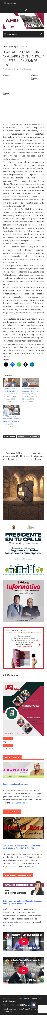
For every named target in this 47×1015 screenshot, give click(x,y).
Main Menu (12, 34)
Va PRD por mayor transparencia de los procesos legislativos (11, 418)
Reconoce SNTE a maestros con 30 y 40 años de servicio (12, 456)
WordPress (23, 1009)
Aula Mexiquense (9, 1001)
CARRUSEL (21, 436)
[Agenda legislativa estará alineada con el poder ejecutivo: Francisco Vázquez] (11, 382)
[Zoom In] (10, 745)
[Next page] (10, 738)
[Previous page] (5, 738)
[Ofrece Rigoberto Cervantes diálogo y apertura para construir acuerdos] (30, 382)
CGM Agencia (25, 1005)
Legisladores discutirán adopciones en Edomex (34, 456)
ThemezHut (7, 1012)
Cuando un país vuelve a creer (15, 784)
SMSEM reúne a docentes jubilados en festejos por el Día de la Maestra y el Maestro (22, 847)
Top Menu (11, 3)
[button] (17, 75)
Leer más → (22, 802)
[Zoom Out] (5, 745)
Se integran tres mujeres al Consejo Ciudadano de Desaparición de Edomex (22, 902)
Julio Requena (25, 69)
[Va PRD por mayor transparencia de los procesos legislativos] (11, 410)
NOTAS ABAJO (33, 436)
